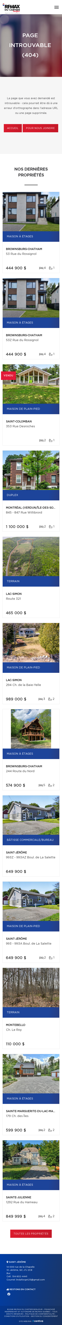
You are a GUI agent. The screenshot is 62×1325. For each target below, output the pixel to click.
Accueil (13, 128)
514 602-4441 (19, 1277)
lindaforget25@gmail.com (30, 1280)
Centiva (38, 1321)
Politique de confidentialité (40, 1314)
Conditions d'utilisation (16, 1316)
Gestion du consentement (44, 1316)
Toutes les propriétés (31, 1234)
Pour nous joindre (40, 128)
